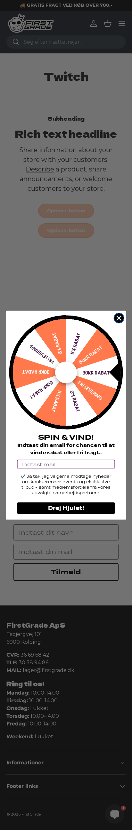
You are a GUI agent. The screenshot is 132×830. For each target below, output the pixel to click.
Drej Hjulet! (66, 508)
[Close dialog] (119, 318)
